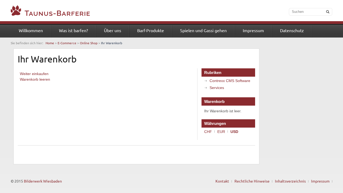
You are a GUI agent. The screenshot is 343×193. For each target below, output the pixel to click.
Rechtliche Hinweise (252, 181)
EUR (221, 131)
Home (50, 43)
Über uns (112, 30)
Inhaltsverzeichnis (290, 181)
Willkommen (31, 30)
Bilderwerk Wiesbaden (43, 181)
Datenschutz (292, 30)
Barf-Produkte (150, 30)
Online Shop (89, 43)
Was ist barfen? (73, 30)
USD (234, 131)
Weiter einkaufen (34, 74)
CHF (208, 131)
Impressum (253, 30)
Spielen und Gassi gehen (203, 30)
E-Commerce (67, 43)
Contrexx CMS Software (230, 81)
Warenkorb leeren (35, 79)
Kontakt (222, 181)
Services (217, 88)
